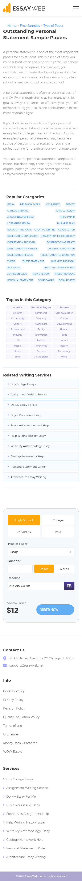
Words (64, 568)
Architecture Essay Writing (28, 477)
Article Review (65, 210)
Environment (18, 329)
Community (17, 318)
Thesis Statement (33, 261)
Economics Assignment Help (30, 425)
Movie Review (41, 274)
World (64, 356)
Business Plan (66, 223)
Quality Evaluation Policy (21, 717)
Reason (64, 345)
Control (64, 318)
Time (17, 356)
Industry (17, 334)
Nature (64, 340)
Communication (64, 313)
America (17, 307)
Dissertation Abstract (61, 242)
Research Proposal (19, 229)
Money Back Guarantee (20, 743)
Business (64, 307)
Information (41, 334)
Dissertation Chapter (61, 248)
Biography (13, 267)
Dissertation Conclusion (22, 236)
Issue (64, 334)
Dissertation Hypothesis (22, 248)
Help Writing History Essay (28, 435)
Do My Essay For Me (24, 404)
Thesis (11, 261)
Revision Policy (14, 708)
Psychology (41, 345)
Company (41, 318)
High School (24, 520)
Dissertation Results (20, 255)
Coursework (46, 280)
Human (64, 329)
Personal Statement (20, 280)
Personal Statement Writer (28, 466)
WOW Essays (12, 752)
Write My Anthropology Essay (30, 446)
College (58, 520)
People (17, 345)
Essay (10, 204)
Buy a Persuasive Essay (26, 415)
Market (41, 340)
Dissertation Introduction (58, 255)
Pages (44, 568)
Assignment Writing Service (29, 394)
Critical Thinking (17, 210)
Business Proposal (63, 261)
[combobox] (41, 552)
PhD (58, 531)
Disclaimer (11, 734)
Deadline (14, 578)
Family (41, 329)
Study (18, 351)
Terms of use (12, 726)
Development (64, 324)
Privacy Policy (13, 700)
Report (70, 204)
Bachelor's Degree (41, 307)
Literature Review (18, 223)
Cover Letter (66, 229)
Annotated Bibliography (59, 267)
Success (41, 351)
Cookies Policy (13, 691)
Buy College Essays (23, 384)
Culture (18, 324)
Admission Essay (17, 274)
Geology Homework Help (27, 456)
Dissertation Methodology (58, 236)
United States (41, 356)
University (23, 531)
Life (18, 340)
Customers (41, 324)
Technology (64, 351)
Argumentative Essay (20, 217)
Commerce (41, 313)
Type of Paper (18, 543)
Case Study (53, 204)
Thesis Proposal (65, 274)
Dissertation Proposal (21, 242)
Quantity (14, 560)
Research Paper (30, 204)
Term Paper (67, 217)
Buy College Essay (19, 779)
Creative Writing (45, 229)
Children (17, 313)
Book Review (67, 280)
